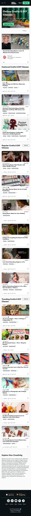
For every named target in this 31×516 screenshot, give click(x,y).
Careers (11, 504)
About (6, 504)
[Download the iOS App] (10, 494)
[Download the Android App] (21, 494)
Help (16, 504)
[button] (2, 3)
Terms (24, 504)
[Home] (14, 3)
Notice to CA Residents (15, 510)
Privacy (19, 504)
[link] (15, 81)
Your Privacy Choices (14, 509)
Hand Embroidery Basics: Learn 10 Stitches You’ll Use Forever (13, 51)
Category (24, 30)
